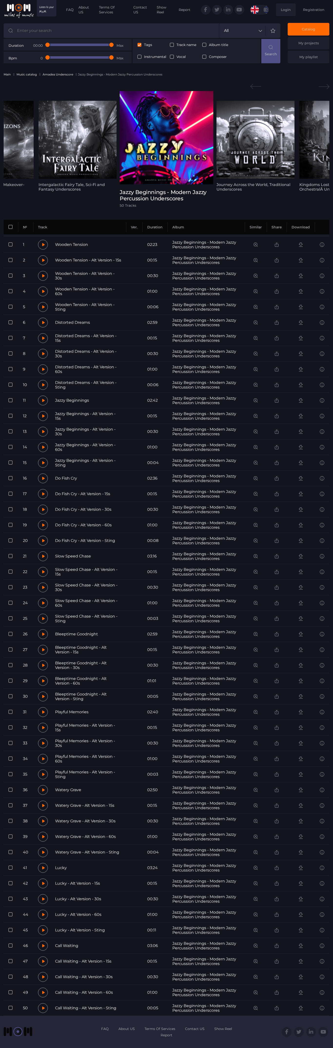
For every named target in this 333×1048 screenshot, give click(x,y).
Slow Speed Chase (73, 556)
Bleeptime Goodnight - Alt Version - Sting (81, 696)
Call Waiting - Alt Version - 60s (84, 992)
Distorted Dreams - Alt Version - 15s (86, 338)
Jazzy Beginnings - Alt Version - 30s (85, 431)
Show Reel (161, 9)
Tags (148, 45)
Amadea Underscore (58, 74)
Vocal (181, 57)
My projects (308, 43)
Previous (255, 86)
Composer (218, 57)
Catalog (308, 29)
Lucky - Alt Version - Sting (80, 930)
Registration (313, 10)
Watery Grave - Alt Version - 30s (85, 821)
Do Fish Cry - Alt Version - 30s (83, 509)
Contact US (140, 9)
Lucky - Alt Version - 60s (78, 914)
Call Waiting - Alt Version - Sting (85, 1008)
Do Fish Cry (66, 478)
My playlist (308, 57)
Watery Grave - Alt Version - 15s (84, 805)
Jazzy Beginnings (72, 400)
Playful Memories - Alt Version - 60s (85, 758)
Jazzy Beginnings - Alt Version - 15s (85, 416)
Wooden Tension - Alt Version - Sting (85, 307)
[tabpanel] (78, 146)
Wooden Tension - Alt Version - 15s (88, 260)
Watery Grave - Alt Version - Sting (87, 852)
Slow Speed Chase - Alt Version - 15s (86, 571)
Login (286, 10)
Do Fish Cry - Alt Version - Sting (85, 540)
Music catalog (27, 74)
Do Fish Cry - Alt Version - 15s (82, 494)
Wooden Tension (71, 244)
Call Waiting (66, 945)
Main (7, 74)
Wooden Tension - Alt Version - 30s (85, 275)
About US (83, 9)
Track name (186, 45)
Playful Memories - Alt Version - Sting (85, 774)
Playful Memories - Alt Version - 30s (85, 743)
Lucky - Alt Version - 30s (78, 899)
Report (184, 10)
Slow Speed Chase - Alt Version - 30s (86, 587)
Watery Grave (68, 790)
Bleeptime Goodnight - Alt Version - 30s (81, 665)
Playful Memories (71, 712)
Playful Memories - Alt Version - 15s (85, 727)
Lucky (61, 867)
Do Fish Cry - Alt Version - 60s (83, 525)
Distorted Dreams (72, 322)
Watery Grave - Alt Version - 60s (85, 836)
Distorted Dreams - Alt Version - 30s (86, 353)
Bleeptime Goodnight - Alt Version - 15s (81, 649)
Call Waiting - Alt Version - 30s (84, 976)
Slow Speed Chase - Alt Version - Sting (86, 618)
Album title (218, 45)
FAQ (70, 10)
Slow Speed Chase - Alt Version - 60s (86, 603)
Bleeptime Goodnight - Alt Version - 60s (81, 681)
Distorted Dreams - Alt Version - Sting (86, 385)
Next (324, 86)
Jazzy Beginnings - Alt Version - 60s (85, 447)
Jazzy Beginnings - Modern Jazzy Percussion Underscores (204, 244)
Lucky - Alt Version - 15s (77, 883)
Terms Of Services (107, 9)
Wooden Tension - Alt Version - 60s (85, 291)
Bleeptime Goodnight (76, 634)
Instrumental (155, 57)
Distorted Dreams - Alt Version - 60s (86, 369)
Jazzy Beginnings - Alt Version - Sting (85, 462)
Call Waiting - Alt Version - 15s (83, 961)
